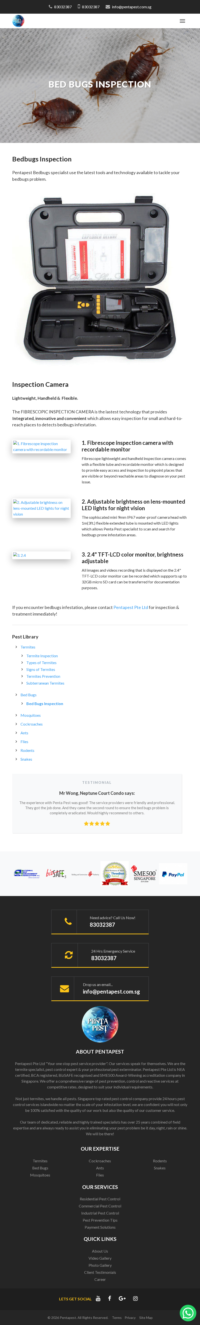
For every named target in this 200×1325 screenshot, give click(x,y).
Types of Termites (41, 662)
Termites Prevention (43, 676)
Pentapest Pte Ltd (130, 607)
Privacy (130, 1317)
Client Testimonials (100, 1272)
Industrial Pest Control (100, 1213)
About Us (100, 1251)
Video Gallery (100, 1258)
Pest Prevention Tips (100, 1220)
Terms (117, 1317)
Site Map (146, 1317)
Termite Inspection (42, 655)
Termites (27, 647)
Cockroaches (31, 724)
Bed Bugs (28, 694)
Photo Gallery (100, 1265)
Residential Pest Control (100, 1198)
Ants (24, 732)
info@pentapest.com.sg (131, 6)
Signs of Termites (40, 669)
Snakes (26, 759)
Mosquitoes (30, 715)
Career (100, 1279)
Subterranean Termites (45, 683)
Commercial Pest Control (100, 1206)
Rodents (27, 750)
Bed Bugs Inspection (44, 703)
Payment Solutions (100, 1227)
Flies (24, 741)
